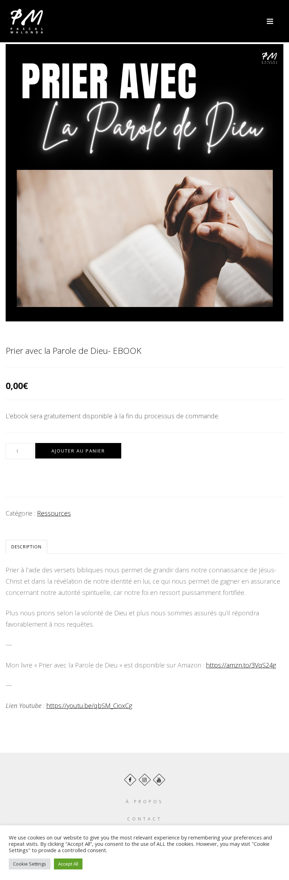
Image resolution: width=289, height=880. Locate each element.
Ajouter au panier (78, 451)
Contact (144, 819)
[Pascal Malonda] (27, 21)
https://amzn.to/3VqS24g (241, 665)
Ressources (54, 513)
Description (26, 547)
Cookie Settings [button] (29, 864)
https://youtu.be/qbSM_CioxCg (89, 705)
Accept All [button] (68, 864)
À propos (144, 802)
